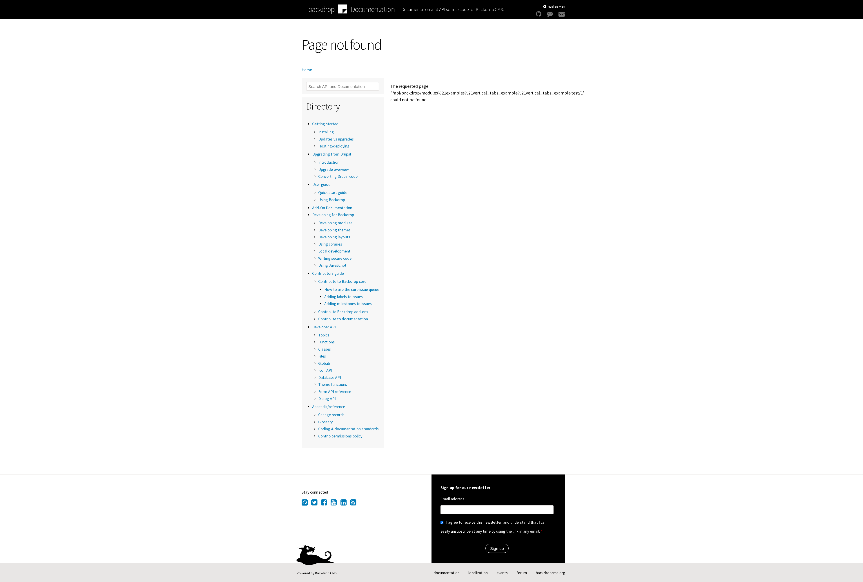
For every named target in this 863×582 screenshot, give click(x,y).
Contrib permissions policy (340, 436)
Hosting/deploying (333, 146)
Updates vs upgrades (336, 139)
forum (521, 572)
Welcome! (556, 6)
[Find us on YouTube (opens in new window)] (335, 503)
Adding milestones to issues (348, 303)
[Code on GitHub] (539, 14)
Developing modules (335, 222)
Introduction (328, 162)
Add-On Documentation (332, 207)
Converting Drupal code (338, 176)
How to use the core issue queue (351, 289)
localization (478, 572)
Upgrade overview (333, 169)
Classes (324, 349)
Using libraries (330, 244)
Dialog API (327, 398)
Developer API (324, 326)
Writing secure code (334, 258)
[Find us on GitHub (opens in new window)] (306, 503)
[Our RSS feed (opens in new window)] (355, 503)
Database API (329, 377)
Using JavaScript (332, 265)
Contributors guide (328, 273)
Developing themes (334, 230)
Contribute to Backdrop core (342, 281)
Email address (452, 498)
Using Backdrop (331, 199)
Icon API (325, 370)
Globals (324, 363)
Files (322, 356)
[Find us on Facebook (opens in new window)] (326, 503)
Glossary (325, 421)
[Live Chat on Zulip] (550, 14)
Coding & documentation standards (348, 428)
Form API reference (334, 391)
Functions (326, 342)
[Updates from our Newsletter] (561, 14)
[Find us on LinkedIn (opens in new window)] (345, 503)
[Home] (342, 9)
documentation (447, 572)
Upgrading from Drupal (331, 154)
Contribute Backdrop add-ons (343, 311)
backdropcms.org (550, 572)
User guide (321, 184)
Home (307, 69)
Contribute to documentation (343, 318)
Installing (326, 131)
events (502, 572)
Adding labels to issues (343, 296)
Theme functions (332, 384)
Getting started (325, 123)
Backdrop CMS (326, 573)
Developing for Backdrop (333, 214)
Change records (331, 414)
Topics (323, 335)
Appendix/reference (328, 406)
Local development (334, 251)
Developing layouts (334, 236)
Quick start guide (332, 192)
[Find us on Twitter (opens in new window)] (316, 503)
